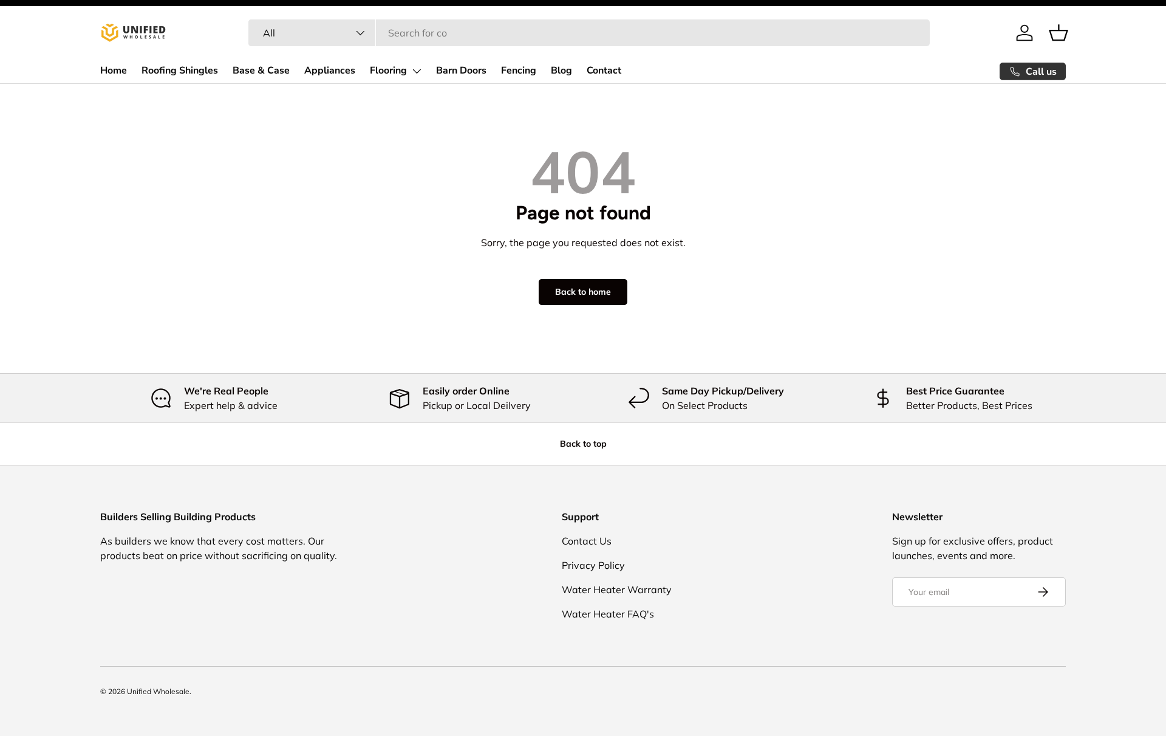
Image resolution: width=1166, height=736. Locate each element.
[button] (1058, 32)
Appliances (329, 70)
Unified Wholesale (158, 691)
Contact (604, 70)
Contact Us (587, 541)
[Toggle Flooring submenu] (416, 71)
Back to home (583, 291)
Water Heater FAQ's (608, 614)
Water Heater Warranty (617, 589)
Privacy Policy (593, 565)
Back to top (583, 443)
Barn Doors (461, 70)
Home (113, 70)
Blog (561, 70)
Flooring (388, 70)
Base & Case (261, 70)
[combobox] (589, 32)
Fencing (518, 70)
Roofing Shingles (179, 70)
